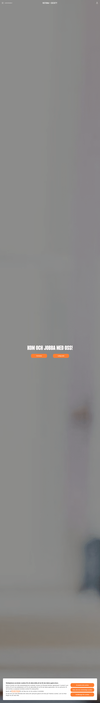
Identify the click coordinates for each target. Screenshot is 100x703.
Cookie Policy (15, 691)
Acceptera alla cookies (82, 685)
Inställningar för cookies (82, 694)
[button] (97, 3)
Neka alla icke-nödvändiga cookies (82, 690)
